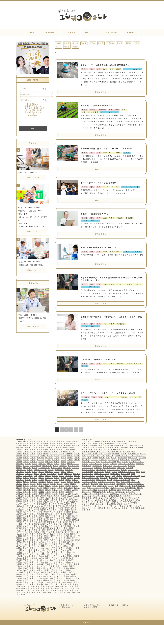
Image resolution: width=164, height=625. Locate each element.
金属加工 (121, 468)
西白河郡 (27, 492)
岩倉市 (52, 532)
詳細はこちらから (33, 177)
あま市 (46, 560)
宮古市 (48, 562)
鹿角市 (19, 482)
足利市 (26, 558)
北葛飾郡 (49, 462)
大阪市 (41, 476)
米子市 (70, 542)
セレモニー (114, 498)
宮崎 (29, 592)
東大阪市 (67, 538)
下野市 (55, 548)
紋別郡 (46, 444)
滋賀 (62, 586)
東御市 (78, 540)
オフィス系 (99, 472)
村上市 (41, 462)
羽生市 (61, 494)
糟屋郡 (59, 580)
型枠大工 (110, 492)
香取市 (39, 442)
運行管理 (94, 484)
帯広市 (75, 494)
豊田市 (26, 528)
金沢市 (48, 542)
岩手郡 (63, 456)
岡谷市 (39, 536)
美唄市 (56, 478)
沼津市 (55, 562)
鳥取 (33, 586)
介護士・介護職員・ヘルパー (94, 446)
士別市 (66, 574)
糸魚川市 (74, 574)
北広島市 (20, 480)
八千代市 (55, 556)
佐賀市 (55, 492)
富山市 (61, 476)
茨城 (18, 586)
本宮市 (61, 500)
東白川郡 (76, 578)
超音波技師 (121, 442)
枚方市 (36, 572)
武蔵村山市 (34, 456)
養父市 (67, 532)
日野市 (19, 542)
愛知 (18, 594)
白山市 (26, 576)
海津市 (19, 468)
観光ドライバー (88, 476)
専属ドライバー (117, 488)
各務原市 (69, 548)
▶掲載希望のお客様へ (118, 605)
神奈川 (39, 592)
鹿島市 (26, 578)
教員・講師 (125, 474)
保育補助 (116, 454)
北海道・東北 (66, 584)
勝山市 (68, 578)
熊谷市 (39, 534)
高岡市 (66, 568)
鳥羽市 (19, 562)
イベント (100, 476)
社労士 (114, 508)
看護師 (95, 458)
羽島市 (36, 532)
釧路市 (68, 562)
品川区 (19, 484)
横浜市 (36, 474)
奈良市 (46, 502)
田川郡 (72, 566)
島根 (67, 586)
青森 (43, 586)
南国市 (59, 446)
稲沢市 (55, 486)
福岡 (38, 586)
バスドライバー (88, 470)
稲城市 (61, 570)
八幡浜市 (20, 496)
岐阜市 (70, 482)
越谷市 (28, 480)
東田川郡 (76, 446)
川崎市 (63, 472)
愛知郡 (72, 448)
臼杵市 (59, 488)
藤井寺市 (73, 522)
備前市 (65, 522)
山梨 (33, 590)
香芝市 (59, 450)
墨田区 (70, 526)
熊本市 (19, 502)
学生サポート (125, 486)
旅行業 (106, 464)
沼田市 (137, 43)
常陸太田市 (51, 510)
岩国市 (70, 530)
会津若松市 (68, 488)
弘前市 (41, 472)
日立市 (75, 544)
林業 (84, 456)
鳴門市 (32, 498)
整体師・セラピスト (135, 506)
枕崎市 (19, 460)
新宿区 (19, 492)
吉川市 (53, 442)
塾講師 (107, 472)
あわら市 (40, 548)
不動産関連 (111, 504)
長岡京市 (42, 464)
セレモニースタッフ (90, 502)
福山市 (19, 534)
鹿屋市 (32, 548)
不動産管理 (105, 442)
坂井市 (19, 466)
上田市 (63, 530)
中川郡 (19, 550)
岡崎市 (19, 574)
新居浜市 (44, 508)
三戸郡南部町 (44, 468)
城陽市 (39, 580)
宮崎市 (55, 476)
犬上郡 (56, 464)
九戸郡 (61, 454)
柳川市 (26, 442)
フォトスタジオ (88, 480)
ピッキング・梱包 (108, 462)
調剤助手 (85, 484)
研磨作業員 (135, 508)
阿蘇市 (50, 496)
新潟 (23, 586)
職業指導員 (97, 466)
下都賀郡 (49, 564)
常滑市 (65, 448)
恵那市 (63, 496)
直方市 (46, 442)
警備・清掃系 (109, 484)
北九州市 (67, 520)
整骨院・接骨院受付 (131, 476)
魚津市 (56, 530)
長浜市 (75, 538)
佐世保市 (62, 498)
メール (110, 486)
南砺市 (32, 528)
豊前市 (66, 576)
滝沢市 (26, 504)
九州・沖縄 (21, 592)
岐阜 (45, 592)
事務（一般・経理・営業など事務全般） (99, 444)
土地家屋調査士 (136, 448)
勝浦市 (32, 518)
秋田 (23, 590)
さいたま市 (51, 474)
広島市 (52, 508)
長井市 (32, 446)
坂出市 (26, 466)
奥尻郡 (32, 538)
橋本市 (26, 502)
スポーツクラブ (135, 494)
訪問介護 (107, 454)
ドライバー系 (87, 468)
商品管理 (109, 448)
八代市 (68, 516)
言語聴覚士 (114, 494)
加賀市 (48, 556)
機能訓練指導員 (115, 496)
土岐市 (26, 454)
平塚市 (34, 490)
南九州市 (33, 486)
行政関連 (136, 490)
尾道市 (26, 574)
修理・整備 (107, 466)
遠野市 (46, 454)
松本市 (61, 492)
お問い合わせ (111, 32)
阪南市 (26, 548)
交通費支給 (27, 108)
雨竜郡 (75, 518)
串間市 (70, 550)
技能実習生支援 (99, 492)
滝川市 (19, 500)
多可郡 (26, 506)
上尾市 (67, 504)
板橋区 (77, 488)
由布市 (48, 548)
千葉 (28, 590)
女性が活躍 (30, 110)
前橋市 (101, 43)
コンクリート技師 (99, 496)
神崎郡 (46, 580)
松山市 (28, 552)
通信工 (117, 448)
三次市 (75, 516)
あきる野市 (21, 572)
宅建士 (138, 500)
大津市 (39, 500)
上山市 (46, 446)
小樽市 (19, 454)
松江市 (71, 528)
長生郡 (56, 584)
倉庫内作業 (121, 484)
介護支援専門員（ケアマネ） (94, 452)
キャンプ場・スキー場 (130, 482)
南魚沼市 (63, 466)
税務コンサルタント (126, 472)
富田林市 (60, 442)
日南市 (41, 556)
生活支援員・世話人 (136, 446)
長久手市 (20, 530)
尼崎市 (26, 482)
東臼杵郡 (62, 582)
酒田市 (68, 518)
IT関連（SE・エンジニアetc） (95, 494)
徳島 (77, 590)
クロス (119, 476)
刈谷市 (55, 582)
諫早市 (34, 492)
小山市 (63, 482)
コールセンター (93, 456)
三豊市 (26, 452)
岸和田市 (44, 532)
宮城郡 (46, 500)
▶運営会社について (67, 605)
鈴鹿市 (32, 500)
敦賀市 (73, 444)
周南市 (19, 558)
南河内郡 (27, 546)
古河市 (68, 552)
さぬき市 (71, 462)
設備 (119, 490)
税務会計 (129, 468)
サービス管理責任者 (125, 500)
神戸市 (48, 494)
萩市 (60, 538)
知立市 (53, 578)
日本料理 (113, 464)
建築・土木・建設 (89, 490)
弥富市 (41, 448)
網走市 (48, 490)
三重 (28, 586)
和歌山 (51, 592)
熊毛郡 (28, 566)
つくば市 (57, 546)
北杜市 (39, 568)
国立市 (59, 576)
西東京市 (68, 474)
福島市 (32, 536)
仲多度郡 (60, 560)
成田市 (32, 570)
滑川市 (56, 462)
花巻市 (46, 534)
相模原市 (47, 538)
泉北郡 (39, 528)
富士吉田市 (41, 554)
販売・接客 (86, 496)
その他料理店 (87, 474)
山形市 (46, 484)
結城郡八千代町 (40, 470)
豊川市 (26, 554)
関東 (18, 588)
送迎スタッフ (113, 460)
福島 (34, 592)
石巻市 (28, 530)
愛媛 (73, 592)
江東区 (32, 534)
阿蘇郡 (26, 458)
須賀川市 (47, 570)
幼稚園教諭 (122, 458)
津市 (65, 528)
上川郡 (77, 478)
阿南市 (50, 530)
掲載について (90, 32)
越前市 (41, 494)
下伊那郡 (69, 454)
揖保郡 (41, 526)
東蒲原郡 (49, 514)
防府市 (53, 444)
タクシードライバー (106, 482)
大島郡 (39, 538)
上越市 (26, 514)
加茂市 (63, 556)
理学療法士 (120, 492)
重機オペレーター (131, 478)
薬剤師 (109, 480)
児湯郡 (55, 542)
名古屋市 (49, 478)
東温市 (26, 518)
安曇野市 (67, 512)
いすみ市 (59, 508)
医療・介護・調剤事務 (109, 502)
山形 (57, 590)
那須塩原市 (70, 560)
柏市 (72, 540)
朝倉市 (66, 540)
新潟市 (28, 494)
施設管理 (125, 448)
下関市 (26, 450)
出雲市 (70, 582)
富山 (57, 586)
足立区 (41, 492)
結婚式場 (85, 500)
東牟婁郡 (40, 564)
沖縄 (78, 592)
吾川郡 (26, 460)
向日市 (26, 584)
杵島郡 (55, 516)
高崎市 (119, 43)
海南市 (73, 450)
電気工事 (102, 508)
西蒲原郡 (40, 458)
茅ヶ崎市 (20, 472)
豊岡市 (39, 484)
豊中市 (48, 476)
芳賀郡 (26, 582)
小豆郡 (19, 458)
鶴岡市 (19, 512)
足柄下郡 (35, 510)
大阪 (62, 588)
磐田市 (39, 450)
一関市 (72, 546)
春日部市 (69, 492)
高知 (23, 594)
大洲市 (26, 484)
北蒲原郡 (27, 490)
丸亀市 (59, 534)
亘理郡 (63, 572)
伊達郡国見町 (73, 464)
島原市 (26, 498)
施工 (133, 480)
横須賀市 (28, 508)
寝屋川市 (75, 468)
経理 (143, 476)
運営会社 (130, 32)
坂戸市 (19, 546)
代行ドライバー (113, 470)
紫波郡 (53, 528)
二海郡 (32, 502)
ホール (143, 454)
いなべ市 (20, 508)
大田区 (60, 474)
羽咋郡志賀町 (56, 468)
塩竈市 (77, 548)
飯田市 (19, 518)
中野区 (59, 528)
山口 (47, 590)
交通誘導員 (100, 448)
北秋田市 (20, 464)
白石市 (46, 578)
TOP (32, 32)
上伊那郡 (62, 542)
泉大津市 (49, 526)
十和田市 (71, 572)
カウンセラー (124, 508)
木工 (118, 482)
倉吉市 (75, 562)
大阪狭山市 (59, 470)
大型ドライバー (120, 446)
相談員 (119, 452)
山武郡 (66, 536)
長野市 (46, 540)
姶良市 (39, 520)
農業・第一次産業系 (126, 464)
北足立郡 (42, 522)
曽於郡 (19, 486)
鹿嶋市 (26, 568)
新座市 (26, 446)
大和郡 (46, 518)
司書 (138, 472)
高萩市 (68, 500)
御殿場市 (47, 452)
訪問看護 (98, 468)
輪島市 (28, 448)
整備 (89, 510)
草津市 (19, 538)
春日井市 (35, 496)
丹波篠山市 (21, 470)
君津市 (19, 540)
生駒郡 (53, 574)
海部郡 (73, 576)
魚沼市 (50, 470)
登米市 (32, 568)
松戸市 (58, 506)
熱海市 (46, 512)
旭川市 (65, 506)
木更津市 (69, 470)
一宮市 (66, 484)
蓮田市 (61, 548)
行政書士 (85, 460)
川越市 (77, 564)
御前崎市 (27, 468)
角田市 (34, 552)
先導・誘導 (131, 442)
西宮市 (19, 584)
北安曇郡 (40, 584)
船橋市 (53, 502)
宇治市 (41, 478)
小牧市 (55, 494)
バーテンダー (133, 470)
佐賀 (72, 586)
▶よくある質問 (90, 607)
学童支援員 (86, 466)
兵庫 (43, 590)
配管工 (124, 470)
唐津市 (19, 514)
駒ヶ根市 (28, 532)
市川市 (70, 514)
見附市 (41, 490)
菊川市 (39, 540)
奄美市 (56, 496)
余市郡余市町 (73, 466)
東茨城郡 (76, 520)
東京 (62, 590)
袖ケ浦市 (42, 530)
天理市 (77, 496)
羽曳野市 (74, 502)
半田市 (53, 512)
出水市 (39, 454)
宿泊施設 (134, 502)
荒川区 (77, 582)
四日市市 (20, 516)
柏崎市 (34, 448)
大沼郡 (34, 530)
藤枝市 (48, 558)
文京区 (32, 514)
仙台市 (41, 486)
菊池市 (59, 444)
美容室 (125, 462)
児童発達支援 (133, 454)
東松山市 (20, 494)
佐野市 (53, 446)
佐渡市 (61, 552)
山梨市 (41, 552)
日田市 (43, 546)
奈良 (72, 590)
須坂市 (46, 536)
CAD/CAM (124, 502)
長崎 (43, 588)
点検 (113, 476)
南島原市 (20, 510)
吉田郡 (19, 564)
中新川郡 (33, 558)
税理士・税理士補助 (121, 480)
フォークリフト (95, 464)
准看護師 (103, 460)
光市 (74, 552)
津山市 (28, 544)
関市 (60, 490)
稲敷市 (46, 450)
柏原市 (53, 534)
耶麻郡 (43, 510)
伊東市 (34, 464)
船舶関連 (109, 456)
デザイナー (86, 492)
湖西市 (53, 536)
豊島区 (63, 478)
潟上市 (55, 480)
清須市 (32, 442)
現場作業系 (101, 480)
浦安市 (63, 514)
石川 (28, 588)
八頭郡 (43, 572)
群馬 (23, 588)
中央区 (53, 484)
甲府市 (60, 510)
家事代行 (96, 442)
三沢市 (70, 564)
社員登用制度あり (33, 106)
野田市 (68, 570)
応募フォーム (49, 32)
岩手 (77, 586)
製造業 (114, 472)
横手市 (68, 480)
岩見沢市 (69, 476)
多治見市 (52, 504)
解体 (119, 462)
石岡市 (32, 574)
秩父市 (77, 476)
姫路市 (50, 482)
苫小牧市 (20, 544)
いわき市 (71, 498)
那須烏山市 (56, 558)
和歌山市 (35, 546)
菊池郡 (66, 450)
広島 (77, 588)
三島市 (48, 516)
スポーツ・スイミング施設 (98, 488)
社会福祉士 (132, 458)
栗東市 (46, 568)
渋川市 (58, 47)
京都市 (70, 478)
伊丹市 (43, 550)
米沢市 (19, 570)
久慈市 (41, 542)
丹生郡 (53, 576)
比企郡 (39, 560)
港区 (35, 476)
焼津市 (74, 510)
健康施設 (112, 500)
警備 (95, 450)
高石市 (19, 528)
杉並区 (55, 490)
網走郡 (26, 520)
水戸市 (70, 458)
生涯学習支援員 (138, 486)
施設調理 (142, 458)
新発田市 (49, 584)
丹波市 (39, 452)
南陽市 (26, 536)
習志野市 (49, 458)
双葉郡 (46, 528)
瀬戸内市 (67, 490)
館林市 (67, 47)
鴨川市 (32, 580)
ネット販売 (86, 486)
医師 (116, 486)
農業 (108, 458)
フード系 (94, 460)
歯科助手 (103, 478)
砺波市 (72, 452)
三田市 (46, 574)
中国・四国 (69, 588)
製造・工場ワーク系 (90, 478)
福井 (57, 588)
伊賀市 (53, 488)
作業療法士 (126, 490)
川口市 (65, 524)
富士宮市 (40, 562)
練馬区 (19, 554)
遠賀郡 (28, 496)
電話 (101, 484)
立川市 (55, 538)
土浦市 (19, 568)
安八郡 (39, 446)
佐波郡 (67, 43)
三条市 (32, 460)
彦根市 (50, 554)
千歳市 (39, 574)
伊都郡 (41, 480)
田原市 (26, 526)
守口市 (50, 550)
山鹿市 (58, 566)
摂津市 (53, 580)
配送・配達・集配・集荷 (92, 454)
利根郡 (58, 43)
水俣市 (29, 470)
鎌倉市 (56, 554)
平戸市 (28, 464)
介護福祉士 (102, 490)
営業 (90, 450)
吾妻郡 (75, 47)
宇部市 (26, 488)
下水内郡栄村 (35, 466)
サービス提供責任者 (99, 500)
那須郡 (19, 560)
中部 (52, 586)
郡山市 (46, 520)
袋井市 (32, 560)
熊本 (18, 590)
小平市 (53, 450)
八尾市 (59, 540)
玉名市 (52, 566)
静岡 (68, 592)
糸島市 (41, 516)
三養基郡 (49, 448)
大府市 (28, 516)
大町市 (39, 444)
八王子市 (20, 532)
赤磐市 (59, 574)
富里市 (39, 576)
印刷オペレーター (136, 462)
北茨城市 (67, 468)
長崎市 (55, 498)
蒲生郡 (58, 522)
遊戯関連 (112, 490)
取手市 (26, 478)
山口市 (63, 460)
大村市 (28, 510)
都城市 (67, 510)
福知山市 (42, 482)
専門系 (113, 458)
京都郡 (19, 462)
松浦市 (28, 472)
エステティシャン (89, 506)
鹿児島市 (33, 478)
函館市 (73, 568)
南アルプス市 (42, 566)
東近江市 (33, 462)
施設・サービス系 (101, 474)
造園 (121, 478)
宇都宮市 (20, 474)
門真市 (56, 564)
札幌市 (34, 472)
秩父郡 (26, 564)
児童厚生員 (102, 486)
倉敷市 (63, 564)
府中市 (48, 544)
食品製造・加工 (88, 462)
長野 (67, 590)
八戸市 (19, 504)
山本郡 (61, 480)
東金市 (43, 456)
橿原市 (63, 458)
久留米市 (20, 552)
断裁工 (122, 506)
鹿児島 (62, 592)
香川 (57, 592)
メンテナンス (134, 498)
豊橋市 (19, 526)
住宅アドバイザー (131, 504)
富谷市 (50, 456)
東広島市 (51, 522)
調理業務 (85, 448)
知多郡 (72, 524)
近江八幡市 (27, 550)
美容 (143, 508)
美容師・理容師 (88, 504)
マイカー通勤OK (33, 116)
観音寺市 (74, 534)
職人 (84, 488)
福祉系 (124, 454)
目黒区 (75, 512)
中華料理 (131, 466)
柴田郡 (56, 472)
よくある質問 (70, 32)
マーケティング (120, 466)
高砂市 (19, 576)
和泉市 (19, 446)
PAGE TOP (158, 604)
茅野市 (59, 536)
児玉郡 (43, 474)
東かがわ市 (47, 466)
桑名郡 (41, 582)
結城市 (26, 570)
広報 (98, 462)
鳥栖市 (41, 558)
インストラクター (89, 482)
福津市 (56, 514)
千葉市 (39, 518)
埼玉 (52, 588)
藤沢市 (59, 484)
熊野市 (46, 576)
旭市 (34, 566)
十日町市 (59, 532)
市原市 (61, 486)
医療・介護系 (122, 444)
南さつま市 (75, 532)
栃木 (47, 586)
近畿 (38, 590)
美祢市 (32, 454)
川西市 (26, 540)
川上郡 (53, 568)
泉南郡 (28, 556)
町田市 (77, 526)
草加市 (55, 570)
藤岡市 (128, 43)
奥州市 (66, 580)
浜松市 (43, 524)
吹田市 (19, 548)
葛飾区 (26, 500)
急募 (39, 110)
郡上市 (63, 554)
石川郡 (39, 578)
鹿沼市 (75, 500)
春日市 (75, 442)
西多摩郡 (27, 542)
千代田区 (20, 524)
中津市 (68, 486)
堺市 (79, 536)
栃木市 (74, 504)
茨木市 (19, 476)
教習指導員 (113, 478)
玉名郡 (68, 494)
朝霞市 (34, 544)
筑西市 (55, 452)
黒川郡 (34, 468)
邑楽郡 (84, 43)
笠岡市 (53, 520)
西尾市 (39, 502)
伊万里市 (33, 522)
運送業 (102, 458)
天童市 (32, 584)
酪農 (92, 448)
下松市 (70, 460)
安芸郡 (32, 488)
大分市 (32, 484)
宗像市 (56, 550)
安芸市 (26, 462)
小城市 (34, 494)
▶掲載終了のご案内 (92, 605)
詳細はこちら (100, 92)
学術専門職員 (130, 488)
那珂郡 (19, 456)
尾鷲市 (19, 580)
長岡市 (60, 504)
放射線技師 (101, 504)
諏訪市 (73, 580)
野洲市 (19, 488)
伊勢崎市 (110, 43)
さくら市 (40, 460)
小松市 (19, 490)
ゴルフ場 (126, 496)
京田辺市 (60, 578)
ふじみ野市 (27, 476)
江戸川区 (28, 474)
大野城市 (33, 482)
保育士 (110, 446)
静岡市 (32, 512)
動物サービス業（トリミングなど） (130, 456)
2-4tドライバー (117, 450)
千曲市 (48, 492)
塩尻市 (70, 456)
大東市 (50, 524)
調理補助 (126, 452)
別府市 (39, 512)
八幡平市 (33, 582)
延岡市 (59, 520)
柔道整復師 (101, 470)
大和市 (32, 504)
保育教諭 (111, 452)
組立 (113, 442)
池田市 (53, 540)
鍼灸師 (85, 464)
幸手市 (26, 522)
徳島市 (70, 472)
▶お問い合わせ (65, 607)
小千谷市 (55, 460)
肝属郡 (26, 560)
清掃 (133, 452)
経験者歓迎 (40, 108)
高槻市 (61, 544)
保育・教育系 (104, 450)
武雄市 (26, 562)
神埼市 (67, 508)
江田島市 (40, 498)
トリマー (124, 494)
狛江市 (19, 444)
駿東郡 (32, 562)
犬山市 (19, 578)
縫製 (109, 508)
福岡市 (77, 482)
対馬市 (32, 450)
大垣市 (56, 456)
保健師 (120, 504)
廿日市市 (60, 518)
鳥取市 (36, 508)
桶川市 (73, 484)
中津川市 (20, 556)
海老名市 (73, 506)
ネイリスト (86, 442)
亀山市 (32, 540)
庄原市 (55, 544)
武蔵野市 (57, 524)
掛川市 (77, 454)
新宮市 (56, 572)
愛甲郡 (61, 516)
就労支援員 (135, 460)
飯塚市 (65, 566)
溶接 (133, 474)
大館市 (63, 464)
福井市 (19, 582)
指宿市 (19, 522)
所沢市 (19, 520)
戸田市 (19, 442)
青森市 (75, 480)
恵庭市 (19, 498)
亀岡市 (65, 546)
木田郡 (19, 536)
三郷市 (75, 490)
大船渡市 (49, 472)
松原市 (26, 534)
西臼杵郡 (54, 454)
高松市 (66, 534)
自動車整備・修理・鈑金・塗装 (95, 498)
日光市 (59, 568)
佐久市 (63, 550)
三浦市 (56, 458)
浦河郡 (32, 554)
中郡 (32, 506)
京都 (33, 588)
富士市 (73, 536)
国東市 (55, 466)
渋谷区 (19, 478)
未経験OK (33, 104)
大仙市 (48, 552)
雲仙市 (74, 508)
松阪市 (32, 458)
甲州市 (34, 556)
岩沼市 (32, 576)
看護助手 (140, 464)
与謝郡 (65, 558)
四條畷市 (35, 524)
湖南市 (77, 460)
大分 (52, 590)
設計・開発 (86, 458)
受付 (143, 472)
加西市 (19, 452)
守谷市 (26, 456)
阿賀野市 (20, 448)
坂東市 (26, 444)
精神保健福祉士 (109, 468)
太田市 (92, 43)
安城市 (61, 562)
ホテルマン (130, 492)
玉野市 (68, 544)
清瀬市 (72, 558)
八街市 (77, 456)
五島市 (19, 450)
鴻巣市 (77, 458)
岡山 (38, 588)
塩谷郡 (66, 502)
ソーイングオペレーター (108, 506)
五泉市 (50, 572)
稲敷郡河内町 (42, 504)
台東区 (19, 506)
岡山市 (48, 498)
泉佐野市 (57, 448)
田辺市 (56, 482)
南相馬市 (54, 500)
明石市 (77, 556)
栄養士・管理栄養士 (135, 484)
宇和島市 (20, 566)
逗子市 (68, 442)
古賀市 (56, 526)
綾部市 (26, 580)
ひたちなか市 (40, 506)
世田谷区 (76, 474)
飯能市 (34, 480)
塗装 (94, 486)
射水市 (28, 524)
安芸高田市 (63, 452)
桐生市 (75, 43)
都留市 (41, 544)
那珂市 (70, 556)
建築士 (107, 476)
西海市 (26, 486)
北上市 (70, 496)
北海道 (76, 584)
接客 (84, 510)
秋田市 (48, 480)
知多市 (53, 560)
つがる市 (33, 526)
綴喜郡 (63, 526)
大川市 (32, 452)
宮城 (47, 588)
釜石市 (32, 444)
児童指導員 (125, 460)
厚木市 (43, 496)
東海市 (59, 502)
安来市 (59, 512)
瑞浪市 (70, 554)
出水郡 (26, 538)
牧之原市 (67, 446)
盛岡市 (36, 550)
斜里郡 (48, 486)
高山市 (48, 460)
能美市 (32, 564)
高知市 (32, 520)
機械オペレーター (89, 508)
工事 (103, 456)
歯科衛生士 (115, 474)
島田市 (55, 552)
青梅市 (66, 444)
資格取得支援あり (33, 112)
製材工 (85, 450)
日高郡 (34, 516)
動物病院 (123, 498)
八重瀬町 (40, 514)
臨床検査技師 (87, 472)
